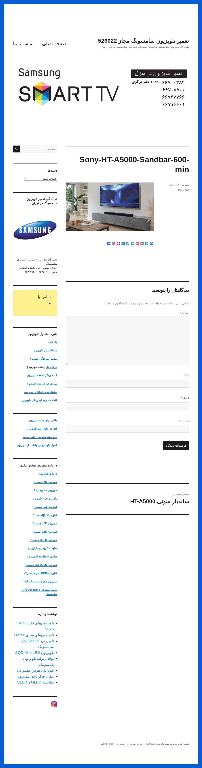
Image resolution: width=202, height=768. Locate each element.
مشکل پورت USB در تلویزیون (40, 391)
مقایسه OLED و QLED (35, 682)
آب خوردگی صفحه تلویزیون (42, 375)
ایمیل (185, 398)
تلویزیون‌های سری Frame (34, 635)
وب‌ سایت (183, 420)
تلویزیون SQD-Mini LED (34, 652)
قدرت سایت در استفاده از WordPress (122, 743)
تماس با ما (23, 43)
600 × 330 (183, 190)
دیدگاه (184, 313)
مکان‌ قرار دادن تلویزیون (35, 676)
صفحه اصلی (54, 43)
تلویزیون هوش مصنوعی (35, 670)
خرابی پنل (51, 367)
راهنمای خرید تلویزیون (45, 498)
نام (186, 375)
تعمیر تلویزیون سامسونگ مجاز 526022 (143, 41)
